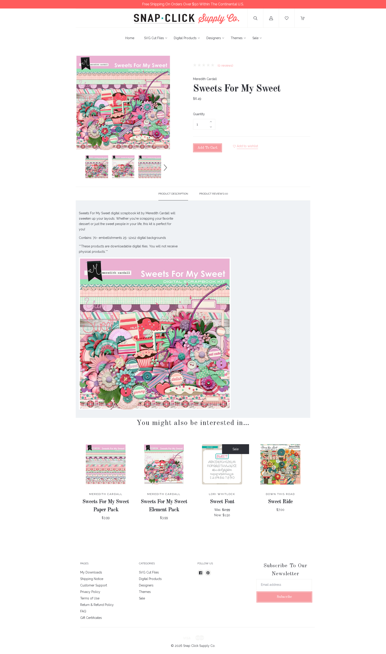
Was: (218, 510)
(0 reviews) (225, 65)
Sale (255, 38)
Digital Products (185, 38)
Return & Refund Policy (97, 605)
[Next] (165, 167)
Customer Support (93, 585)
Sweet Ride (280, 502)
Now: (218, 515)
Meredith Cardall (205, 79)
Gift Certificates (91, 618)
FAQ (83, 611)
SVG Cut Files (154, 38)
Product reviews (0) (213, 193)
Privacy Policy (90, 592)
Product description (173, 193)
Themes (237, 38)
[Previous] (81, 167)
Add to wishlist (247, 146)
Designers (213, 38)
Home (129, 38)
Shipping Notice (91, 579)
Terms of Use (89, 598)
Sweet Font (222, 502)
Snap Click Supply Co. (199, 646)
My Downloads (91, 572)
